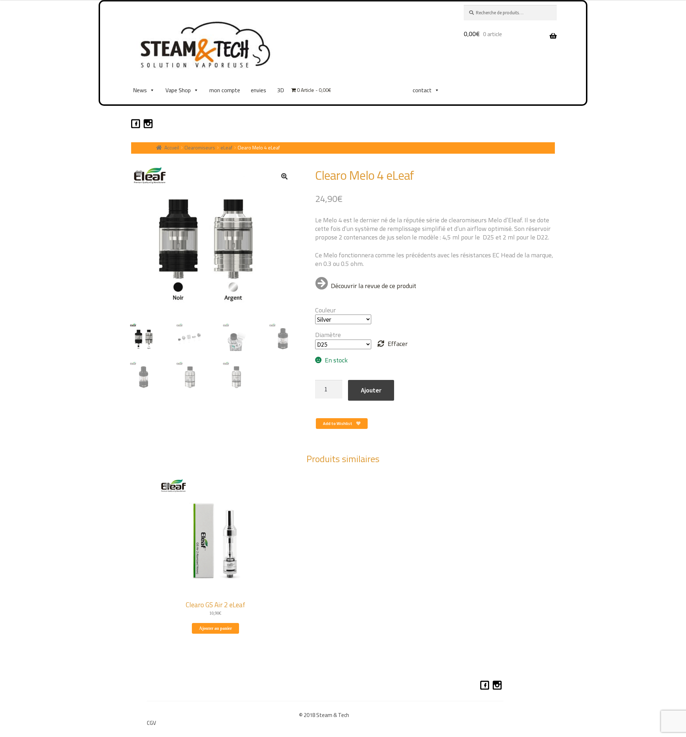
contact (422, 90)
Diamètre (328, 335)
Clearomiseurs (199, 147)
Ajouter (371, 390)
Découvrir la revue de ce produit (373, 286)
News (140, 90)
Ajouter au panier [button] (215, 628)
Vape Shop (178, 90)
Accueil (171, 147)
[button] (284, 176)
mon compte (224, 90)
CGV (151, 723)
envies (258, 90)
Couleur (325, 310)
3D (280, 90)
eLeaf (226, 147)
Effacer (398, 343)
